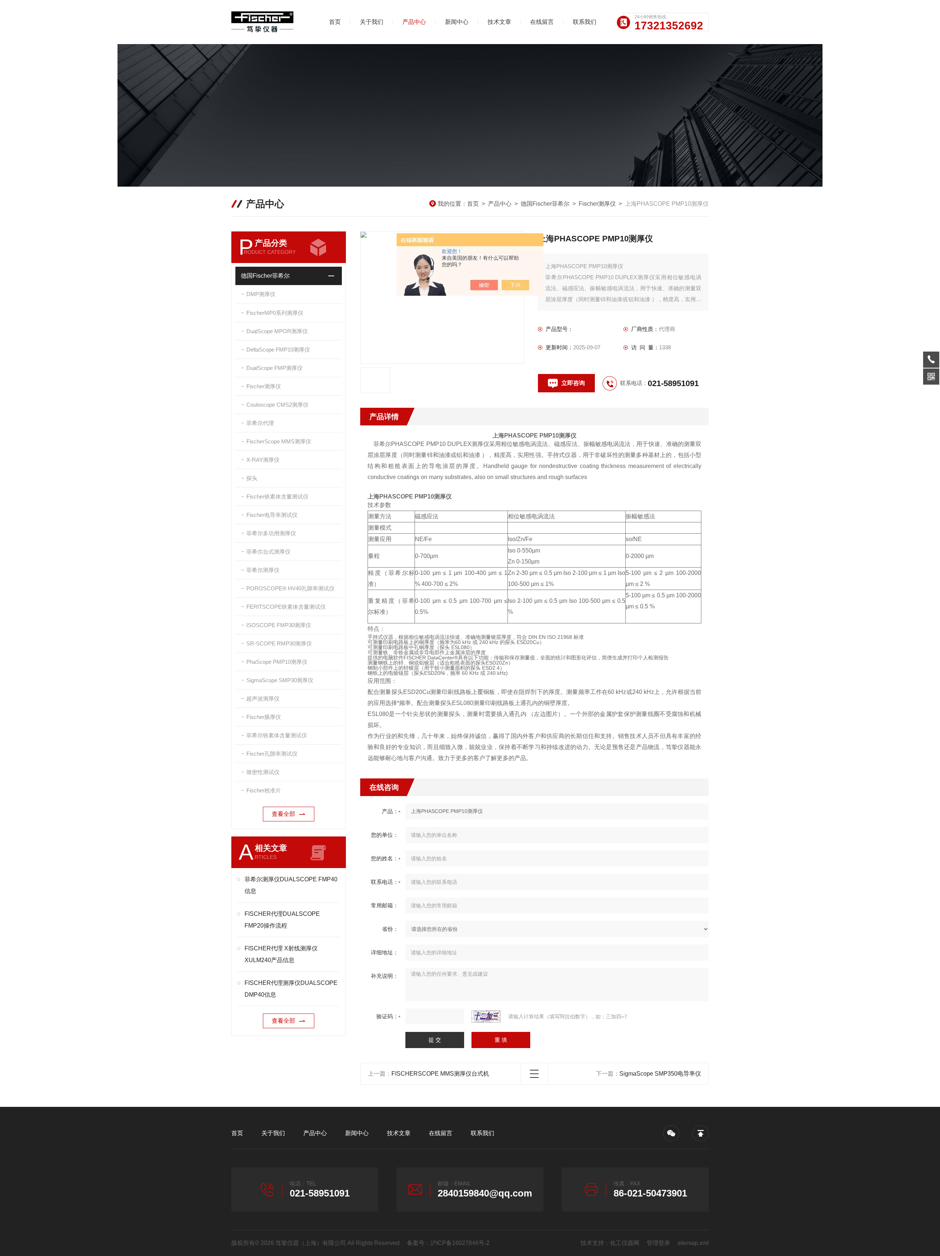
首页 (335, 22)
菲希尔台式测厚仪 (268, 551)
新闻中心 (457, 22)
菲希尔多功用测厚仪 (271, 533)
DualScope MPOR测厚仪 (277, 331)
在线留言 (542, 22)
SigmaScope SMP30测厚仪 (279, 680)
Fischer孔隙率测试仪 (271, 754)
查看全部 (283, 814)
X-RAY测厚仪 (262, 460)
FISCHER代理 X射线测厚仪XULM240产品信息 (281, 954)
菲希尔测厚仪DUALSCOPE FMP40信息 (291, 885)
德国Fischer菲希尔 (545, 204)
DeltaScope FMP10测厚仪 (278, 349)
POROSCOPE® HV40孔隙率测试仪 (290, 588)
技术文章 (499, 22)
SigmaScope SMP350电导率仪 (660, 1073)
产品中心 (414, 22)
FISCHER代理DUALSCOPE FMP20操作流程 (282, 920)
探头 (251, 478)
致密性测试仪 (262, 772)
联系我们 (584, 22)
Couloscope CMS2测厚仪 (277, 405)
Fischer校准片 (263, 790)
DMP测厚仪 (260, 294)
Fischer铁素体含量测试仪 (277, 496)
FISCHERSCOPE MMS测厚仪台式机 (440, 1073)
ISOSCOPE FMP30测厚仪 (278, 625)
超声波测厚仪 (262, 698)
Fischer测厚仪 (597, 204)
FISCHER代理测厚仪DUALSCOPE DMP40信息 (291, 989)
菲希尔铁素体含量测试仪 (276, 735)
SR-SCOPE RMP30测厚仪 (279, 643)
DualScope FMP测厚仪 (274, 368)
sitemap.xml (693, 1243)
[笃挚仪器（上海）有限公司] (269, 22)
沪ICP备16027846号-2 (459, 1243)
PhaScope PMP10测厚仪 (276, 662)
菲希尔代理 (260, 423)
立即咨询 (573, 383)
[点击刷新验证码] (486, 1016)
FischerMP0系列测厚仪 (274, 313)
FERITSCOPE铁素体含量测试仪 (286, 607)
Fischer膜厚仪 (263, 717)
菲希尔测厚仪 (262, 570)
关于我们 (371, 22)
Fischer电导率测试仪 (271, 515)
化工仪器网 (624, 1243)
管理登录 (658, 1243)
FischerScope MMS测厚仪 (278, 441)
